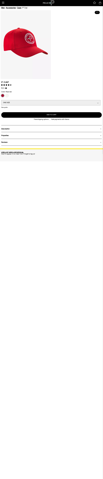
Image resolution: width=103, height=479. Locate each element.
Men (3, 8)
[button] (3, 2)
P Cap (24, 8)
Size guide (4, 107)
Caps (19, 8)
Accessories (11, 8)
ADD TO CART (51, 115)
